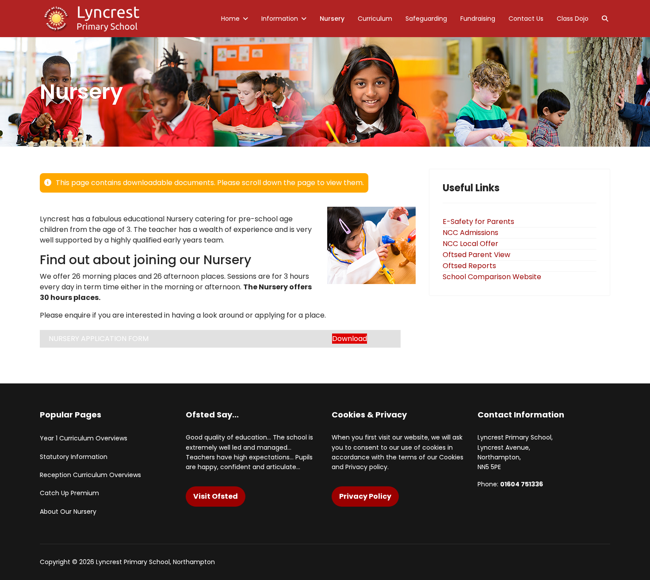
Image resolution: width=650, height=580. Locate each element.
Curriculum (375, 18)
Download (349, 339)
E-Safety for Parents (478, 221)
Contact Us (526, 18)
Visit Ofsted (215, 496)
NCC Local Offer (470, 244)
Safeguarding (426, 18)
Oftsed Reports (469, 266)
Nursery (332, 18)
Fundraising (477, 18)
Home (230, 18)
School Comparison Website (492, 277)
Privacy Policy (365, 496)
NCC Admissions (470, 232)
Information (279, 18)
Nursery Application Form (99, 339)
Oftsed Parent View (476, 255)
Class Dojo (573, 18)
